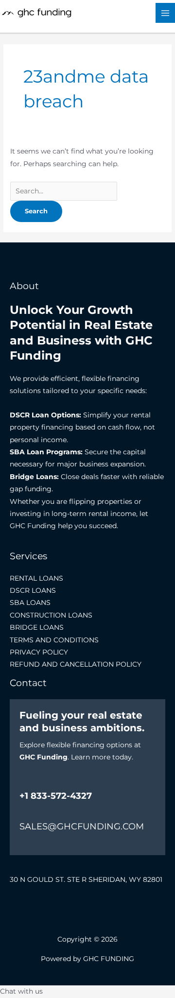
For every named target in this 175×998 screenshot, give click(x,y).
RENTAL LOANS (36, 578)
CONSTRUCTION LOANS (51, 615)
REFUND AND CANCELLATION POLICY (75, 664)
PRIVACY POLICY (39, 652)
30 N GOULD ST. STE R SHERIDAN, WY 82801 (86, 879)
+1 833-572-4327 (55, 796)
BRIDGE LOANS (37, 627)
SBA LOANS (30, 602)
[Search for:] (63, 191)
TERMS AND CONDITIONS (54, 640)
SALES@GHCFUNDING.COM (81, 826)
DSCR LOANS (33, 590)
